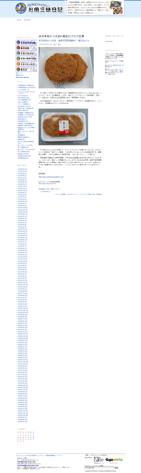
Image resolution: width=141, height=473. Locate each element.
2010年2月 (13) (22, 304)
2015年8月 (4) (22, 175)
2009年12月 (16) (23, 308)
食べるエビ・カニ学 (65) (25, 145)
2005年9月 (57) (22, 417)
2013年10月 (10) (23, 212)
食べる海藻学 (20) (23, 147)
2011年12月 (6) (22, 257)
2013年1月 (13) (22, 229)
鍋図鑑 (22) (21, 139)
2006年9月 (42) (22, 392)
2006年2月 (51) (22, 406)
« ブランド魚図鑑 (60, 194)
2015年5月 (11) (22, 182)
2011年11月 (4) (22, 259)
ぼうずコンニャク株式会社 (99, 455)
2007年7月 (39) (22, 370)
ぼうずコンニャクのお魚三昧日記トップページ (30, 455)
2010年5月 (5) (22, 297)
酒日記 (26, 69)
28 (18, 441)
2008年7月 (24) (22, 344)
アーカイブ (27, 20)
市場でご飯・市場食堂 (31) (26, 108)
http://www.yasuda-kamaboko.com (51, 177)
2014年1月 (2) (22, 205)
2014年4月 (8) (22, 199)
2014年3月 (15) (22, 201)
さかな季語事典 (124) (24, 100)
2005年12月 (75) (23, 411)
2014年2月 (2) (22, 203)
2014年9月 (109, 41)
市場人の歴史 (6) (23, 110)
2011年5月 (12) (22, 272)
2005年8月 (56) (22, 419)
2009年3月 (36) (22, 327)
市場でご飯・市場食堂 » (95, 194)
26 (31, 439)
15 (20, 437)
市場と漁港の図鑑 (26, 58)
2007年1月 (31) (22, 383)
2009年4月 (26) (22, 325)
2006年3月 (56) (22, 404)
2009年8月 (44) (22, 317)
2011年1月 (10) (22, 280)
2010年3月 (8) (22, 302)
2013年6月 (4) (22, 218)
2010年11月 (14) (23, 284)
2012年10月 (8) (22, 235)
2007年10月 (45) (23, 364)
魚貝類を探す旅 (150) (24, 156)
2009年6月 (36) (22, 321)
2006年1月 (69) (22, 409)
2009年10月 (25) (23, 312)
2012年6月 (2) (22, 244)
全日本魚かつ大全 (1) (24, 106)
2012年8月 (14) (22, 240)
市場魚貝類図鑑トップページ (54, 455)
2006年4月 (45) (22, 402)
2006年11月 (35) (23, 387)
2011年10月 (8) (22, 261)
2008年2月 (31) (22, 355)
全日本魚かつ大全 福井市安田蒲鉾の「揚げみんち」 (65, 40)
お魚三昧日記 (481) (23, 97)
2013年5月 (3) (22, 220)
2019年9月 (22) (22, 169)
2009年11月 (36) (23, 310)
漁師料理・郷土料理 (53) (25, 125)
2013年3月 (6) (22, 225)
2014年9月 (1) (46, 191)
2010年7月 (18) (22, 293)
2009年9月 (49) (22, 315)
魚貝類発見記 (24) (23, 158)
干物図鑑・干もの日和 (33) (26, 115)
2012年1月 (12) (22, 255)
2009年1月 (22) (22, 332)
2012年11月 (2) (22, 233)
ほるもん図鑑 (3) (23, 102)
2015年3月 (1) (22, 184)
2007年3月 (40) (22, 379)
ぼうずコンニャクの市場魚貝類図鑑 (26, 42)
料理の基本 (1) (22, 119)
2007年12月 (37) (23, 359)
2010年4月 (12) (22, 300)
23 (23, 439)
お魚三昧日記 (26, 53)
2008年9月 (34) (22, 340)
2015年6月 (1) (22, 180)
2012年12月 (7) (22, 231)
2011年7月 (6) (22, 267)
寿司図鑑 (26, 47)
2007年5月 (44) (22, 374)
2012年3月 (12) (22, 250)
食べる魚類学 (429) (23, 151)
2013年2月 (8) (22, 227)
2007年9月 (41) (22, 366)
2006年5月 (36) (22, 400)
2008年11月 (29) (23, 336)
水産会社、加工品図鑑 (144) (26, 123)
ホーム (19, 20)
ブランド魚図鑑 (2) (23, 104)
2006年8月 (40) (22, 394)
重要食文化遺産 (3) (23, 137)
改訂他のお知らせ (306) (25, 117)
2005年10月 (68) (23, 415)
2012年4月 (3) (22, 248)
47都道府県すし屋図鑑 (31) (26, 85)
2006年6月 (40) (22, 398)
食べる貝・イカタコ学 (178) (26, 149)
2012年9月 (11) (22, 237)
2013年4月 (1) (22, 222)
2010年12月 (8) (22, 282)
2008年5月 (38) (22, 349)
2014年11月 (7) (22, 188)
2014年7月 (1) (22, 197)
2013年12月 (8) (22, 207)
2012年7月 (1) (22, 242)
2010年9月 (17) (22, 289)
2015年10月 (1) (22, 171)
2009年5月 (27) (22, 323)
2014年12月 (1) (22, 186)
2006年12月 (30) (23, 385)
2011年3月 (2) (22, 276)
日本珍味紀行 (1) (23, 121)
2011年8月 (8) (22, 265)
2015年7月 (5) (22, 178)
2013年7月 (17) (22, 216)
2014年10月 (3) (22, 190)
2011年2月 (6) (22, 278)
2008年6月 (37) (22, 347)
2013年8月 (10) (22, 214)
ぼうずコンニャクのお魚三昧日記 (39, 8)
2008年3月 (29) (22, 353)
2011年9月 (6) (22, 263)
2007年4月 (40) (22, 377)
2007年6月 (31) (22, 372)
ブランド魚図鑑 (118, 61)
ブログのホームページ (73, 194)
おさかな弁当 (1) (23, 95)
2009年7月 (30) (22, 319)
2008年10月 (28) (23, 338)
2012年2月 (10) (22, 252)
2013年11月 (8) (22, 210)
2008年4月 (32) (22, 351)
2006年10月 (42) (23, 389)
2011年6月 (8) (22, 269)
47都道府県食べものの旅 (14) (26, 87)
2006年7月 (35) (22, 396)
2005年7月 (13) (22, 421)
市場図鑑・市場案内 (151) (25, 112)
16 (23, 437)
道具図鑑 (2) (21, 135)
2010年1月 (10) (22, 306)
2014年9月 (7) (22, 192)
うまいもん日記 (26, 63)
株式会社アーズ (99, 463)
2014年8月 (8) (22, 195)
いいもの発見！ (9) (23, 89)
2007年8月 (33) (22, 368)
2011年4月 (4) (22, 274)
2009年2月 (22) (22, 329)
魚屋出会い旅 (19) (23, 154)
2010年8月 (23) (22, 291)
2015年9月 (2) (22, 173)
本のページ (19, 73)
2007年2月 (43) (22, 381)
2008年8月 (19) (22, 342)
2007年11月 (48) (23, 362)
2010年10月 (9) (22, 287)
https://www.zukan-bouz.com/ (47, 183)
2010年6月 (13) (22, 295)
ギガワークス (114, 463)
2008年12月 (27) (23, 334)
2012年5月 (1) (22, 246)
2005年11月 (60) (23, 413)
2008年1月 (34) (22, 357)
